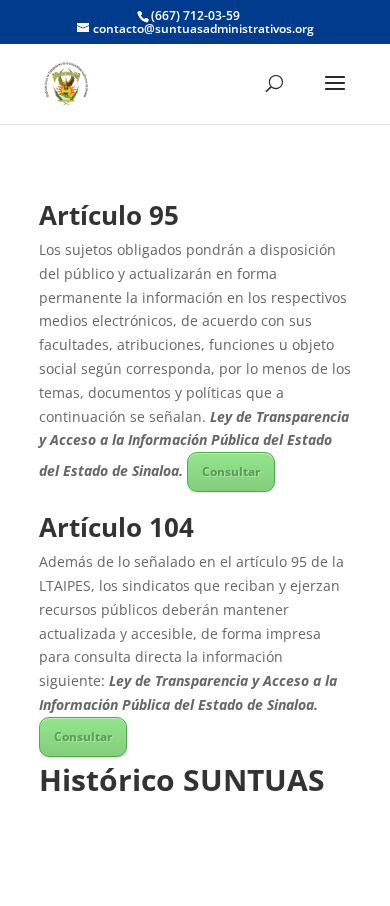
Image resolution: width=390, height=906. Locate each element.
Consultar (231, 471)
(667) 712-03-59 (195, 15)
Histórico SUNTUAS (182, 779)
